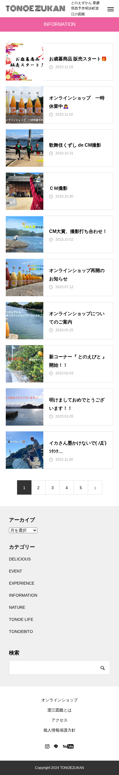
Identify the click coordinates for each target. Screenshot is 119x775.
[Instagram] (47, 746)
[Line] (56, 746)
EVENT (15, 571)
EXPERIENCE (21, 583)
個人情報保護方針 (59, 730)
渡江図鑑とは (59, 710)
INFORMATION (23, 595)
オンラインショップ (59, 700)
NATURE (17, 607)
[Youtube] (68, 746)
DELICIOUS (20, 559)
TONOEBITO (21, 631)
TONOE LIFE (21, 619)
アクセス (59, 720)
